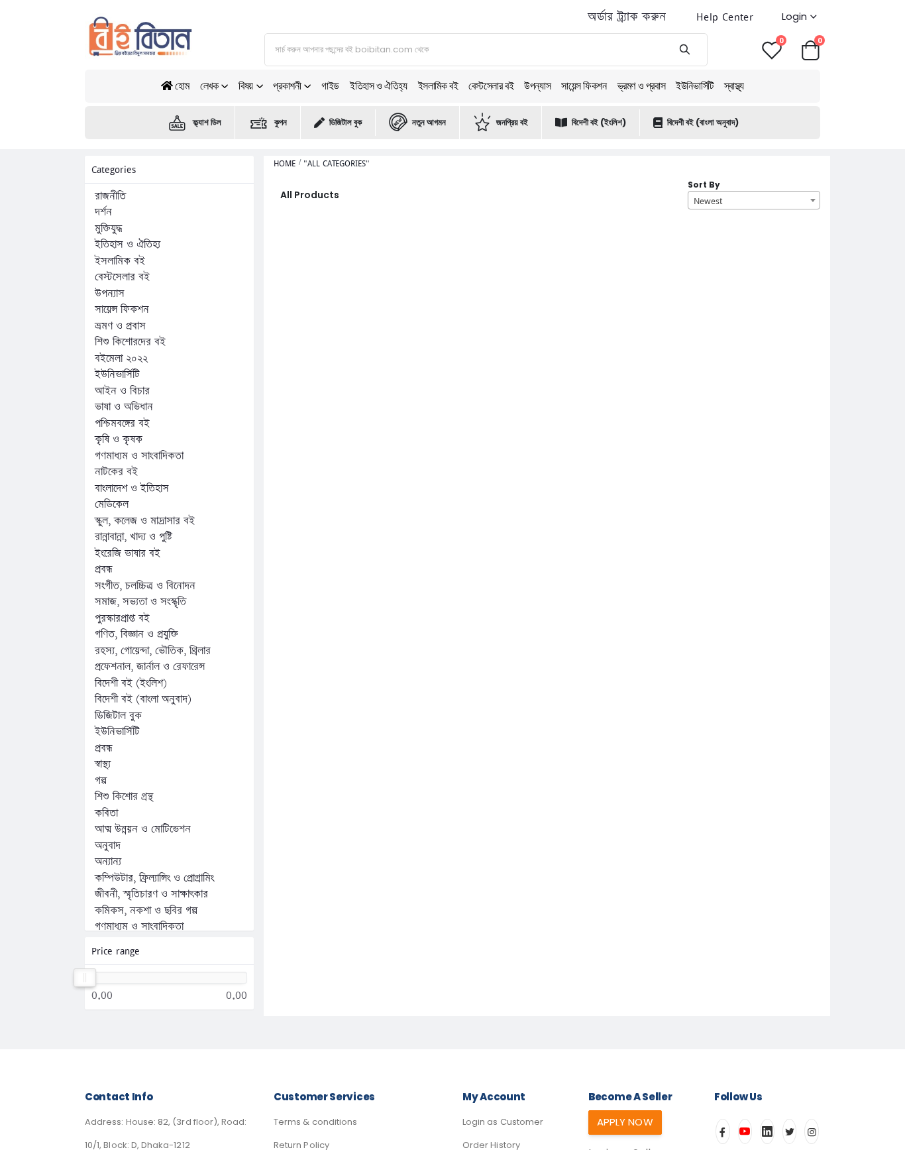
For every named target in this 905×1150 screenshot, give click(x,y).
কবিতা (106, 813)
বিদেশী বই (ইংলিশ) (599, 122)
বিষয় (246, 85)
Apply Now (625, 1122)
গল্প (101, 780)
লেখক (209, 85)
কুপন (280, 122)
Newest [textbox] (708, 200)
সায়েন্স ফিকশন (583, 85)
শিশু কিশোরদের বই (130, 342)
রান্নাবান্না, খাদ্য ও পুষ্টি (133, 537)
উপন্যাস (537, 85)
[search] (684, 50)
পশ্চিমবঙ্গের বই (122, 423)
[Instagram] (811, 1131)
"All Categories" (336, 163)
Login (794, 16)
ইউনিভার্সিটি (695, 85)
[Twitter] (789, 1131)
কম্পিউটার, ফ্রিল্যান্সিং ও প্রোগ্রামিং (154, 878)
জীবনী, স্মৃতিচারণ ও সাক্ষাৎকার (151, 894)
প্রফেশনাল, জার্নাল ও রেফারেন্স (150, 666)
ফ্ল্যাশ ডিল (207, 122)
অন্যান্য (108, 861)
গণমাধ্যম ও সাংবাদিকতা (139, 456)
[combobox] (754, 200)
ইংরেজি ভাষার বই (127, 553)
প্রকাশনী (287, 85)
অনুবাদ (108, 845)
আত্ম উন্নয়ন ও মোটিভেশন (143, 829)
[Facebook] (723, 1131)
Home (284, 163)
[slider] (85, 977)
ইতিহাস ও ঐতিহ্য (378, 85)
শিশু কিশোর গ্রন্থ (124, 796)
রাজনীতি (110, 196)
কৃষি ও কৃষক (118, 439)
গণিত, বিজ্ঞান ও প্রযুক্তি (136, 634)
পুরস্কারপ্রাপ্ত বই (122, 618)
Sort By (704, 184)
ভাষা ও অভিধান (124, 407)
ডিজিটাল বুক (345, 122)
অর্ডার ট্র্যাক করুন (627, 17)
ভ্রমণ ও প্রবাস (641, 85)
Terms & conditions (315, 1122)
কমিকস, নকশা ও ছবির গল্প (146, 910)
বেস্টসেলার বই (490, 85)
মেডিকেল (112, 504)
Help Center (724, 17)
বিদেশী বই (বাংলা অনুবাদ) (703, 122)
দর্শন (103, 212)
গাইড (330, 85)
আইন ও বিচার (122, 391)
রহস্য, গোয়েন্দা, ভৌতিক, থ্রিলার (153, 651)
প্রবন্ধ (104, 569)
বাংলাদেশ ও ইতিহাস (132, 488)
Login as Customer (502, 1122)
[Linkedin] (767, 1131)
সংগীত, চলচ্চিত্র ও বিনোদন (145, 586)
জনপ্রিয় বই (512, 122)
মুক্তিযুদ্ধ (108, 228)
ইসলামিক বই (438, 85)
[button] (810, 49)
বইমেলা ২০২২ (121, 358)
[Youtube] (745, 1131)
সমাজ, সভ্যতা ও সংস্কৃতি (140, 601)
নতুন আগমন (429, 122)
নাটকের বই (116, 472)
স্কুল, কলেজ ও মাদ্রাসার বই (145, 521)
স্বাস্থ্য (734, 85)
